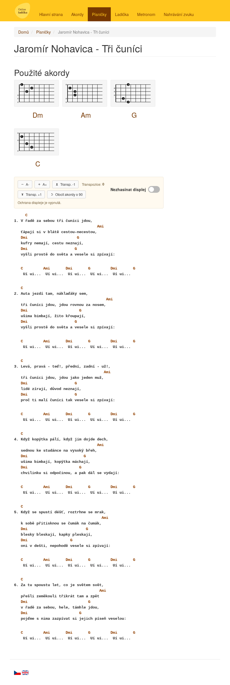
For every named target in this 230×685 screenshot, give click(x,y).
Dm (38, 115)
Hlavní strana (51, 14)
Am (86, 115)
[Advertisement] (194, 146)
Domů (23, 32)
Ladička (122, 14)
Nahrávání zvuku (179, 14)
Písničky (99, 14)
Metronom (146, 14)
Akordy (77, 14)
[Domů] (24, 10)
